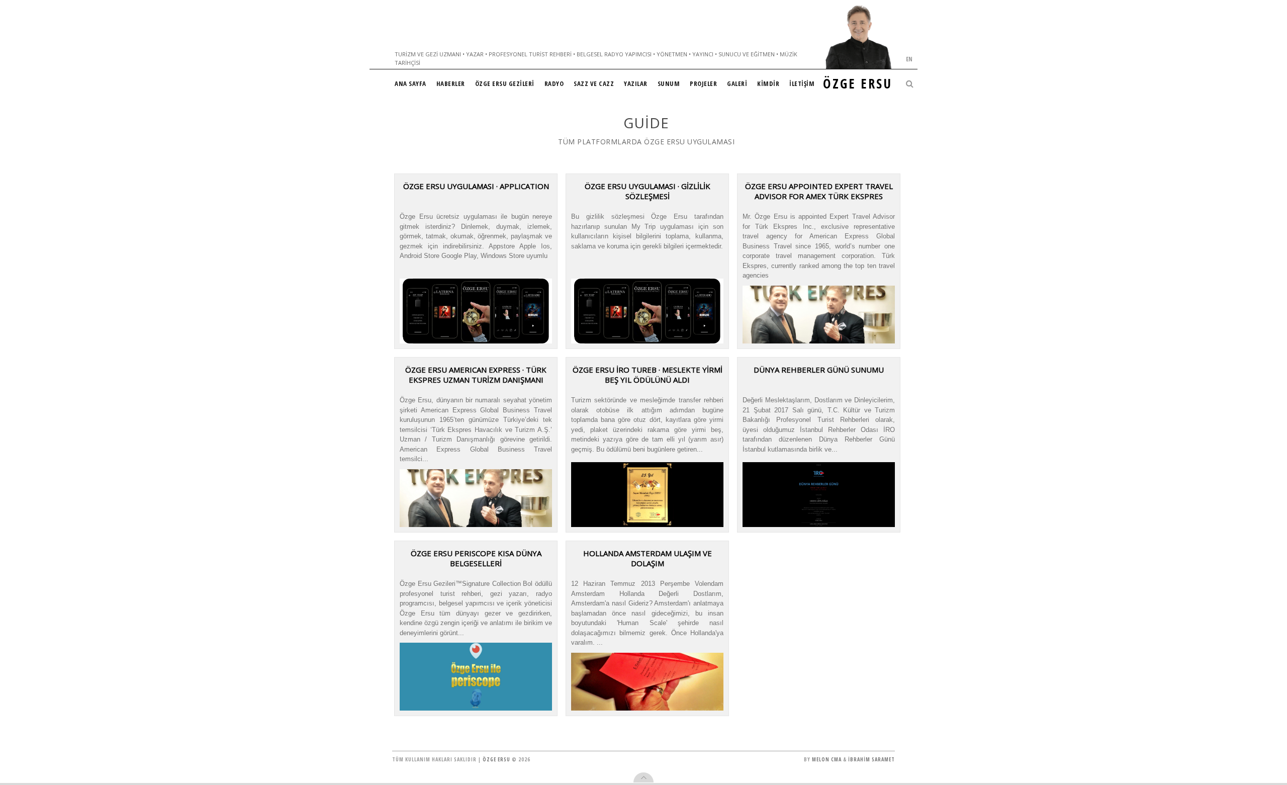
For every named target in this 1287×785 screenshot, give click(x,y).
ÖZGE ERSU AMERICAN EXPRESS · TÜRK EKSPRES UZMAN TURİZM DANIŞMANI (475, 375)
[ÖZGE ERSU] (858, 37)
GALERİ (737, 83)
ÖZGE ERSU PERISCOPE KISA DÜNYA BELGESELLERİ (476, 558)
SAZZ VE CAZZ (594, 83)
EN (909, 59)
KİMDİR (768, 83)
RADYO (554, 83)
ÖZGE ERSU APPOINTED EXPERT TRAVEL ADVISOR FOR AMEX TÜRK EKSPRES (819, 191)
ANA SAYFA (410, 83)
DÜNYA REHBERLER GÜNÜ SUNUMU (819, 370)
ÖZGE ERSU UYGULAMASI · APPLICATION (476, 186)
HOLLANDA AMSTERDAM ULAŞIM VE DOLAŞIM (647, 558)
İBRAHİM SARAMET (871, 759)
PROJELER (703, 83)
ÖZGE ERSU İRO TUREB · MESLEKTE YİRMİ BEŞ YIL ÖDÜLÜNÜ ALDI (647, 375)
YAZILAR (636, 83)
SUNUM (669, 83)
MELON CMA (827, 759)
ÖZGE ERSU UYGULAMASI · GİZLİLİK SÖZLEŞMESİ (647, 191)
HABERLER (450, 83)
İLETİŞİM (801, 83)
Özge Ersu (496, 759)
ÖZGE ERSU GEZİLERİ (504, 83)
